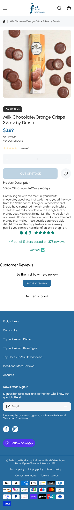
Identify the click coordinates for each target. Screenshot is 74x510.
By (4, 415)
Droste (18, 140)
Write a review (37, 283)
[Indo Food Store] (37, 8)
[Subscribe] (66, 406)
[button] (69, 8)
